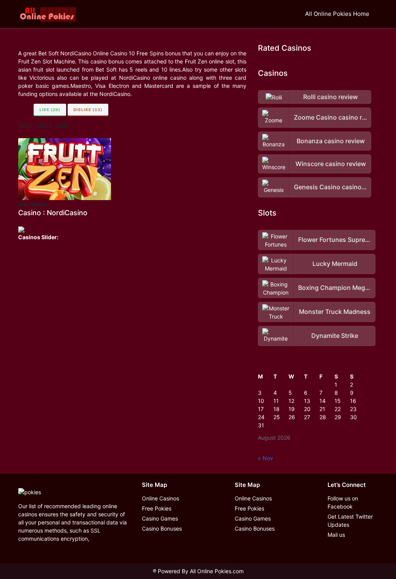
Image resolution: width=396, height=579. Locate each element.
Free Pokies (156, 508)
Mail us (336, 534)
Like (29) (49, 109)
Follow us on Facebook (343, 502)
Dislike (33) (87, 109)
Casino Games (160, 518)
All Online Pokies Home (337, 13)
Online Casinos (160, 498)
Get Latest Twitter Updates (350, 520)
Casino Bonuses (162, 528)
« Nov (265, 458)
